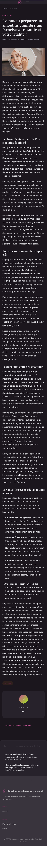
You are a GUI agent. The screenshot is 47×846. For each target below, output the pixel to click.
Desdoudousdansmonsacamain (26, 791)
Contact (5, 828)
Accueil (5, 9)
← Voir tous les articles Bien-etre (16, 725)
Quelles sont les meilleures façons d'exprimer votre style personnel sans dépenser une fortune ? (21, 757)
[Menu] (27, 2)
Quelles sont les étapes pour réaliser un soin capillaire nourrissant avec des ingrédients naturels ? (22, 767)
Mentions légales (9, 824)
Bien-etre (13, 9)
